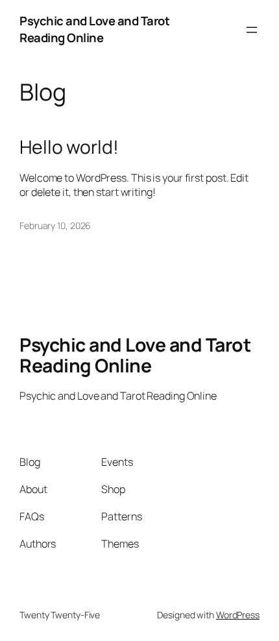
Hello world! (69, 147)
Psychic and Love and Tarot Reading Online (94, 29)
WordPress (238, 615)
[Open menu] (252, 30)
